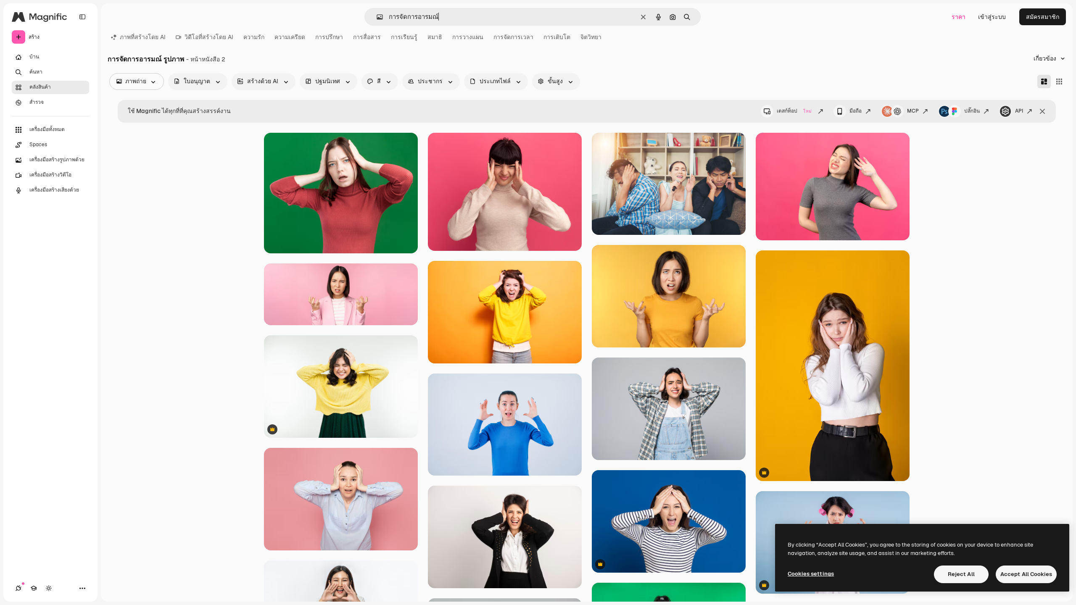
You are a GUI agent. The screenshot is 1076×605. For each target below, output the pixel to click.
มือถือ (855, 111)
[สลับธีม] (48, 588)
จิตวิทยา (590, 37)
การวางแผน (467, 37)
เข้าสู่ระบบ (992, 17)
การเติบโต (556, 37)
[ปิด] (1042, 111)
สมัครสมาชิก (1042, 17)
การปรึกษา (329, 37)
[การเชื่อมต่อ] (18, 588)
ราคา (958, 17)
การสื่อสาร (367, 37)
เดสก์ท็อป (794, 111)
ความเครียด (289, 37)
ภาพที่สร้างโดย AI (143, 37)
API (1019, 111)
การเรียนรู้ (404, 37)
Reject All (961, 574)
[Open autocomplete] (376, 17)
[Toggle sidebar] (82, 17)
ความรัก (253, 37)
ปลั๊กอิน (972, 111)
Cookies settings (811, 573)
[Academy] (33, 588)
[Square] (1059, 81)
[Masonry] (1044, 81)
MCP (913, 111)
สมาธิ (434, 37)
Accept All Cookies (1026, 574)
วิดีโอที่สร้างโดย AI (209, 37)
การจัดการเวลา (513, 37)
